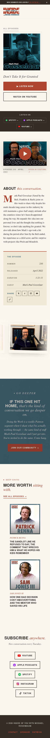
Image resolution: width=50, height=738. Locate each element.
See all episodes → (15, 496)
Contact (13, 732)
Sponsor (25, 732)
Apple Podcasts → (35, 120)
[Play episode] (25, 153)
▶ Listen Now (25, 86)
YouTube (27, 655)
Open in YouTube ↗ (37, 170)
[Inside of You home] (11, 11)
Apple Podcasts (27, 665)
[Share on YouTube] (36, 293)
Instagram (27, 683)
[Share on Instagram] (30, 293)
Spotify (27, 674)
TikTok (27, 693)
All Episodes (11, 28)
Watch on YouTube (25, 96)
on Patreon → (34, 2)
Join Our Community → (25, 447)
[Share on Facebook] (24, 293)
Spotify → (13, 120)
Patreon (37, 732)
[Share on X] (18, 293)
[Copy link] (9, 299)
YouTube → (26, 126)
